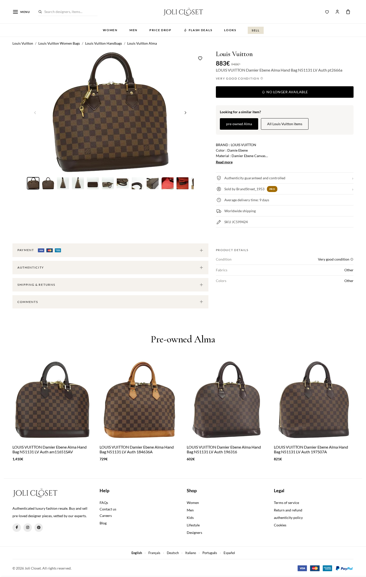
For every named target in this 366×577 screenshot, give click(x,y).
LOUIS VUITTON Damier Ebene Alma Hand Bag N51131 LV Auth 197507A (311, 449)
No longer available (287, 92)
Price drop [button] (160, 30)
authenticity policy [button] (288, 517)
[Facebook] (16, 527)
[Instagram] (27, 527)
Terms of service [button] (286, 502)
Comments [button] (27, 302)
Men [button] (133, 30)
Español (229, 553)
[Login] (337, 11)
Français (154, 553)
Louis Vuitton (234, 54)
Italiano (190, 553)
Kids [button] (190, 517)
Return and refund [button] (288, 510)
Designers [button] (194, 532)
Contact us (108, 509)
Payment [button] (26, 250)
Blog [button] (103, 523)
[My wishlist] (327, 11)
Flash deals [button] (200, 30)
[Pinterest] (38, 527)
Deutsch (173, 553)
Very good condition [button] (238, 78)
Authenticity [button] (30, 267)
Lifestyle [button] (193, 525)
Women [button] (110, 30)
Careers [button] (106, 515)
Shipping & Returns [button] (36, 285)
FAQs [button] (104, 502)
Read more (224, 162)
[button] (185, 112)
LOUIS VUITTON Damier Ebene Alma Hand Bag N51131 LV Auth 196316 (224, 449)
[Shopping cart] (348, 12)
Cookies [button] (280, 525)
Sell (256, 30)
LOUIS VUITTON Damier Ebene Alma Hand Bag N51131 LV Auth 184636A (137, 449)
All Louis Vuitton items (284, 124)
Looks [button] (230, 30)
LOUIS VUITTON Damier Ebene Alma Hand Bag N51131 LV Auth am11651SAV (49, 449)
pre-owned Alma (239, 124)
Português (209, 553)
